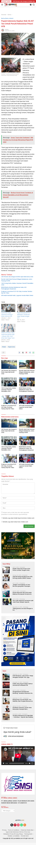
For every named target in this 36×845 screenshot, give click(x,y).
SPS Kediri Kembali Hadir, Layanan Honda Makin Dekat (17, 295)
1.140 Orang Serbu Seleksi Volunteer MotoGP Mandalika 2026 (17, 284)
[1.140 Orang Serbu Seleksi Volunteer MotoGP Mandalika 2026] (9, 382)
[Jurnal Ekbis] (10, 4)
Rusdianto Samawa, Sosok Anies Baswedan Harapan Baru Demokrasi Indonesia (22, 708)
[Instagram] (18, 825)
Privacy (4, 830)
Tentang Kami (28, 834)
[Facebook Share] (19, 352)
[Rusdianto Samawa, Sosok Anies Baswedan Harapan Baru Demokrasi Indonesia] (7, 709)
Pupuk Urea (11, 347)
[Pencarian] (34, 4)
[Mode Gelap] (31, 4)
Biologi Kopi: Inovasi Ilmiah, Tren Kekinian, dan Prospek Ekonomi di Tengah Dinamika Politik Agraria (22, 700)
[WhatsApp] (21, 825)
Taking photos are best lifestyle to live (23, 609)
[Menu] (2, 4)
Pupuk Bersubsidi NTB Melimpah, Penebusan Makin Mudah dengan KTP (23, 315)
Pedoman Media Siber (27, 830)
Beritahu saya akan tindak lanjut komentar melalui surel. (18, 518)
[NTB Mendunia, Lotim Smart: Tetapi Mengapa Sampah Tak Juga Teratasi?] (6, 677)
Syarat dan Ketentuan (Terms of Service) (18, 832)
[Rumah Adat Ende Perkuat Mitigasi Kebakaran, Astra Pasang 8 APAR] (27, 364)
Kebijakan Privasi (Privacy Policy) (13, 834)
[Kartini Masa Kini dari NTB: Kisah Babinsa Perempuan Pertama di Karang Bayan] (6, 594)
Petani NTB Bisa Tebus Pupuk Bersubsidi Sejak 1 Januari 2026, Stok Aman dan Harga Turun (8, 335)
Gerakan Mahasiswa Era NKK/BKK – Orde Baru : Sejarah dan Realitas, (23, 716)
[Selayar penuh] (32, 763)
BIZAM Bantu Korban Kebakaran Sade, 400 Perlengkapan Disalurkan (13, 288)
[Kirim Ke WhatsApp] (33, 352)
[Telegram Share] (30, 352)
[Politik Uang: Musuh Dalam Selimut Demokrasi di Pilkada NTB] (6, 685)
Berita (3, 18)
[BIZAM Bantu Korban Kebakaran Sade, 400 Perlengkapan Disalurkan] (27, 382)
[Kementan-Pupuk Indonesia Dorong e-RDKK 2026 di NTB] (8, 308)
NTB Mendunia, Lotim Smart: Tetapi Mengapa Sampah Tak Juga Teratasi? (23, 676)
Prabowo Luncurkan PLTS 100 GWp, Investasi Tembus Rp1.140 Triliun (16, 292)
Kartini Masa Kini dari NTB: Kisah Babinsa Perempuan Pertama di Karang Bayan (22, 593)
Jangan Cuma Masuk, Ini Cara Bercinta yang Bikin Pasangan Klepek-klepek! (21, 585)
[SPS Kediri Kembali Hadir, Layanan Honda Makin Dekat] (27, 399)
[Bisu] (29, 763)
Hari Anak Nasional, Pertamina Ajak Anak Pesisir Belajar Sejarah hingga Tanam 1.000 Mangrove (23, 601)
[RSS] (24, 825)
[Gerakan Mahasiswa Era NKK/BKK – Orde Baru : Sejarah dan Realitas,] (6, 717)
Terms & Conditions (13, 830)
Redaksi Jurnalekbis (13, 836)
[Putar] (3, 763)
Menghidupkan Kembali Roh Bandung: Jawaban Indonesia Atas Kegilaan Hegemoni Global (23, 692)
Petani (4, 347)
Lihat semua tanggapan (16, 736)
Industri (11, 18)
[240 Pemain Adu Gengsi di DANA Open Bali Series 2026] (9, 364)
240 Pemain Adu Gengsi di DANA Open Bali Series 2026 (17, 276)
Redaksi (7, 29)
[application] (18, 755)
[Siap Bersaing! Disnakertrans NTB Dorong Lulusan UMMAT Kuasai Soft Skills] (6, 578)
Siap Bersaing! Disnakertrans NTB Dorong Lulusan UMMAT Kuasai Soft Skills (22, 577)
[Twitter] (11, 825)
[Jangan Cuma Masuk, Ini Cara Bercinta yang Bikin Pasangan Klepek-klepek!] (6, 586)
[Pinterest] (15, 825)
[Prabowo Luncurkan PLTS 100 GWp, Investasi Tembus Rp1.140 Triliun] (9, 399)
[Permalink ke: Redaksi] (2, 30)
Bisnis (6, 18)
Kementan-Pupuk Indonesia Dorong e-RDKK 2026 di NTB (7, 314)
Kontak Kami (25, 836)
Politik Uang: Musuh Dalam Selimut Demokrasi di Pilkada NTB (23, 684)
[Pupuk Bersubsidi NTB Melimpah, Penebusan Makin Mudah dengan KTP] (24, 308)
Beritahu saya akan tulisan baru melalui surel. (15, 522)
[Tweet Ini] (23, 352)
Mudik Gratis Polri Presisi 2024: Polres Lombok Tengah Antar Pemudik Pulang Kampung (21, 569)
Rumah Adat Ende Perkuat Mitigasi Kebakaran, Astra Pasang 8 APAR (16, 280)
